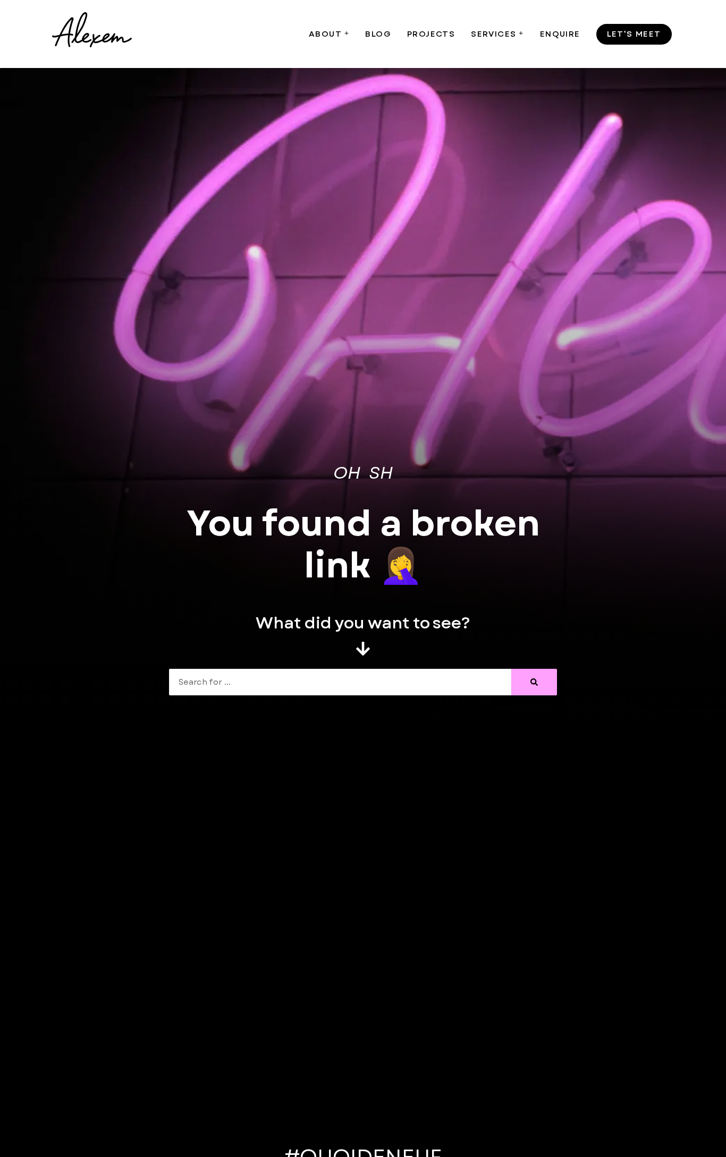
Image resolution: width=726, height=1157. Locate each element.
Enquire (560, 34)
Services (493, 34)
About (325, 34)
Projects (431, 34)
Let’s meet (634, 34)
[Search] (534, 682)
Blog (378, 34)
